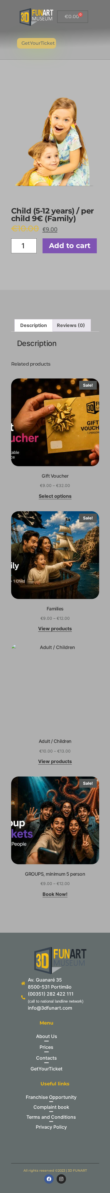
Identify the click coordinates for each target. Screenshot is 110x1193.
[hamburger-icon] (79, 43)
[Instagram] (61, 1179)
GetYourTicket (38, 43)
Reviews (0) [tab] (71, 325)
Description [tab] (33, 325)
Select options (55, 496)
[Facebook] (49, 1179)
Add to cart (69, 245)
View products (55, 628)
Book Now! (55, 894)
